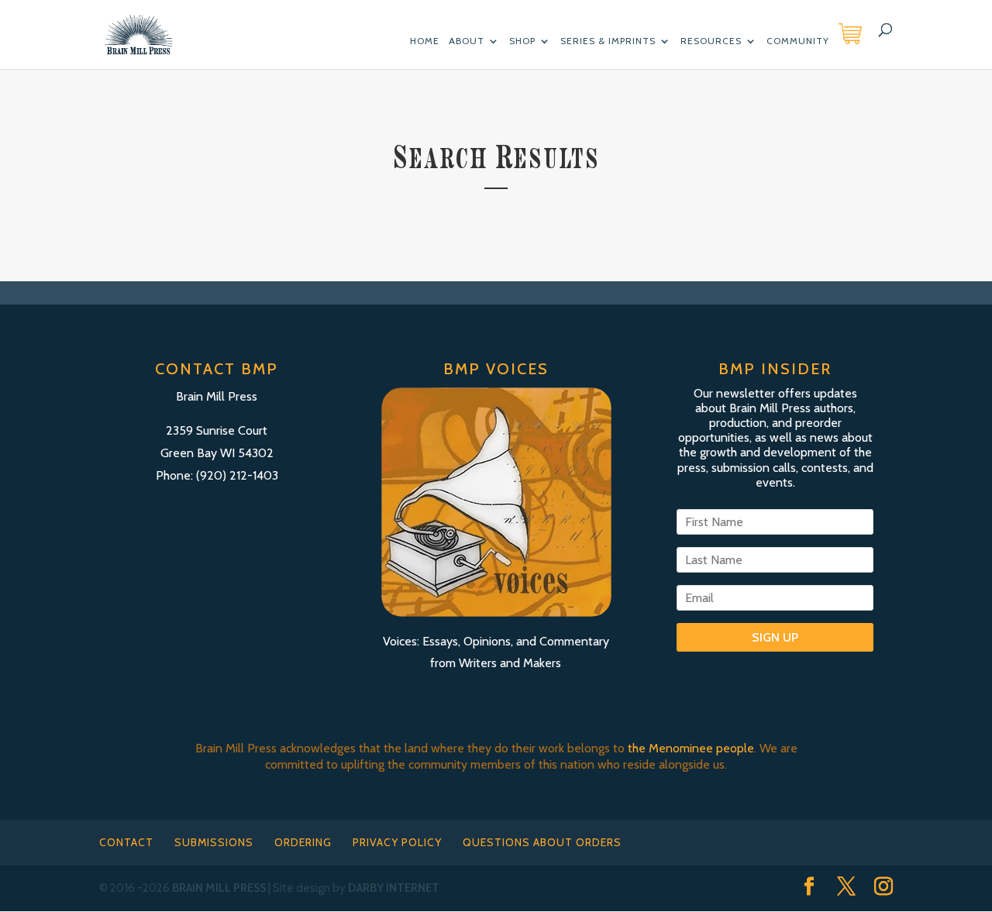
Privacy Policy (397, 842)
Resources (711, 41)
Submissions (213, 842)
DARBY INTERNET (393, 888)
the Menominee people (691, 748)
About (466, 41)
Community (797, 41)
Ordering (303, 842)
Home (424, 41)
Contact (126, 842)
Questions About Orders (542, 842)
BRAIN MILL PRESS (219, 888)
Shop (522, 41)
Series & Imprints (608, 41)
